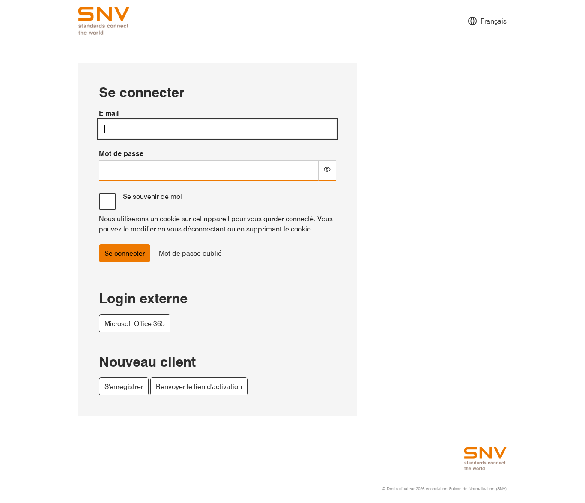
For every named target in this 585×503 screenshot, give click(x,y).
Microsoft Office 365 (134, 323)
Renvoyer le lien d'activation (199, 386)
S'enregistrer (123, 386)
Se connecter (124, 253)
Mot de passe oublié (190, 253)
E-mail (109, 113)
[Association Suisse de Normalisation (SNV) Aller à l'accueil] (104, 21)
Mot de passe (121, 153)
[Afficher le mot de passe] (327, 170)
